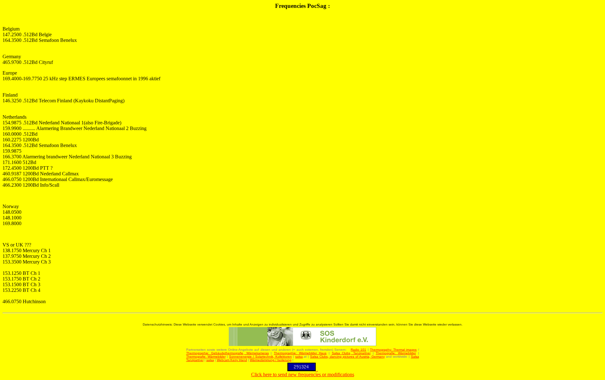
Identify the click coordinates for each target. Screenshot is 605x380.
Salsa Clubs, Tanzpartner (351, 353)
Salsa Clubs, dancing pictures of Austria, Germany (347, 356)
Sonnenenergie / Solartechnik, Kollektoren (260, 356)
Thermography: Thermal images (393, 349)
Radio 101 (358, 349)
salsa (299, 356)
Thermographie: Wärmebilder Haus (300, 353)
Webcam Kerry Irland (232, 360)
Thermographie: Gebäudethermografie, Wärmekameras (227, 353)
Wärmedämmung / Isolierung (270, 360)
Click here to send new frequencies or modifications (302, 374)
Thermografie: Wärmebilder (396, 353)
